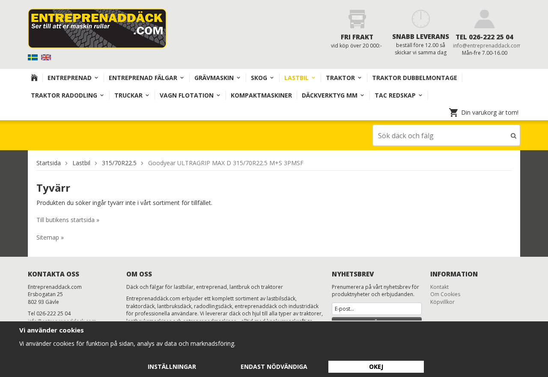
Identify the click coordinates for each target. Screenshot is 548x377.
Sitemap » (50, 237)
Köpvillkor (442, 302)
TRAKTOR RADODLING (64, 95)
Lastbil (296, 78)
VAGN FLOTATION (187, 95)
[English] (47, 57)
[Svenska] (33, 57)
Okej (376, 366)
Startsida (48, 163)
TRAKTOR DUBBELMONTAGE (414, 78)
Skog (259, 78)
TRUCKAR (128, 95)
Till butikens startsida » (67, 220)
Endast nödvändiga (274, 366)
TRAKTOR (340, 78)
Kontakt (439, 287)
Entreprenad (70, 78)
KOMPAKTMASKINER (261, 95)
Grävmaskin (214, 78)
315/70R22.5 (119, 163)
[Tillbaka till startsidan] (34, 77)
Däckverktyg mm (329, 95)
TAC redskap (395, 95)
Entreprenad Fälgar (143, 78)
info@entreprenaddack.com (487, 45)
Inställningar (172, 366)
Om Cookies (445, 294)
